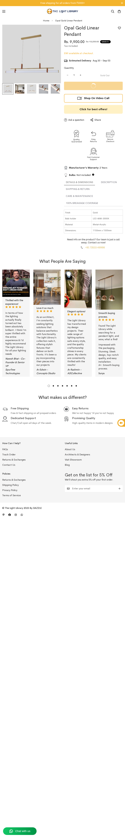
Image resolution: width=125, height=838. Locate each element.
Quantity (69, 67)
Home (46, 20)
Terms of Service (11, 495)
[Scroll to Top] (119, 821)
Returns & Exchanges (14, 459)
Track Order (9, 454)
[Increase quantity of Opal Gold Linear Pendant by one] (80, 75)
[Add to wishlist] (119, 28)
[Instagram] (15, 515)
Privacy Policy (9, 490)
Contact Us (8, 464)
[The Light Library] (62, 11)
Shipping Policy (10, 485)
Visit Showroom (73, 459)
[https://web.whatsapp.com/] (22, 515)
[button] (119, 11)
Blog (67, 464)
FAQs (5, 449)
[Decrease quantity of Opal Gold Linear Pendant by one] (67, 75)
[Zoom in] (54, 31)
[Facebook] (9, 515)
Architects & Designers (77, 454)
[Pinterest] (3, 515)
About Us (70, 449)
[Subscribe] (119, 488)
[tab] (79, 182)
